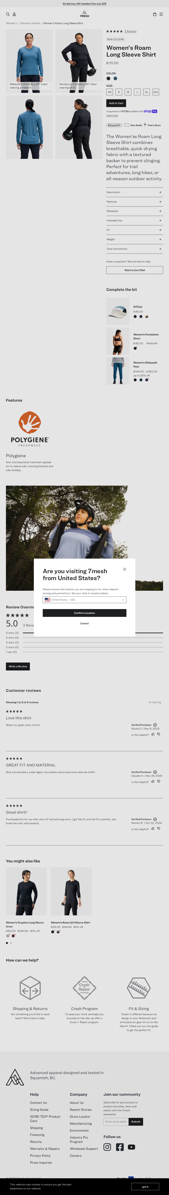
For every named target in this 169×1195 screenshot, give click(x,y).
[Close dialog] (124, 569)
